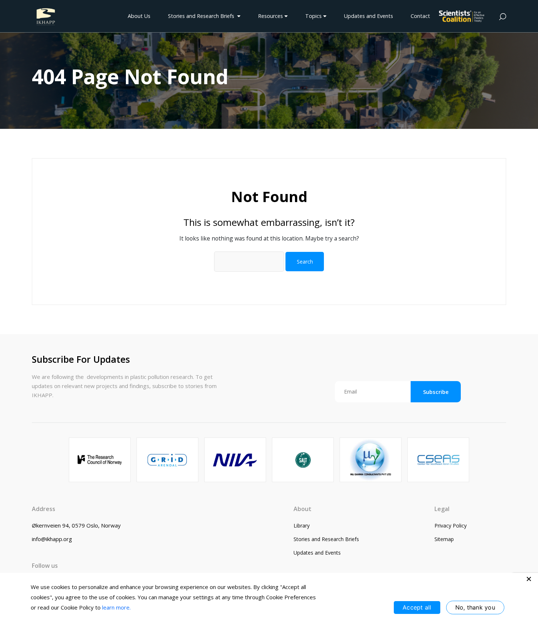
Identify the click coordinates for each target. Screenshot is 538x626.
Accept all (417, 607)
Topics (314, 15)
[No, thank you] (529, 578)
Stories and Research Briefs (202, 15)
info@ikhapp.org (52, 539)
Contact (420, 15)
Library (302, 525)
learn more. (116, 607)
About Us (139, 15)
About (302, 509)
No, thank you (475, 607)
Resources (271, 15)
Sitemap (444, 539)
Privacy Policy (450, 525)
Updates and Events (368, 15)
